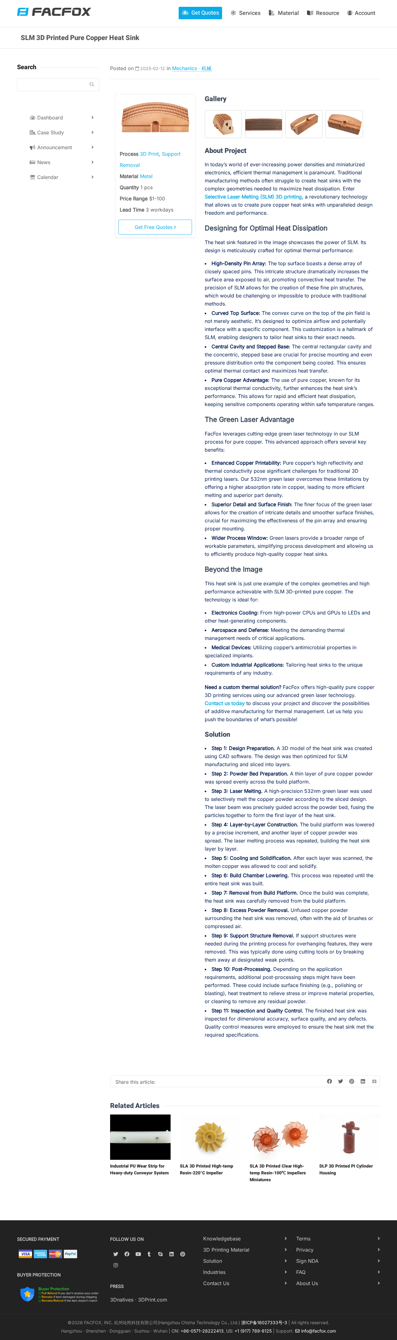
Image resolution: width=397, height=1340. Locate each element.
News (43, 162)
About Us (307, 1283)
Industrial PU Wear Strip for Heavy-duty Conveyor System (139, 1169)
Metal (146, 176)
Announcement (54, 147)
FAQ (301, 1272)
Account (365, 13)
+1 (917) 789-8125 (253, 1330)
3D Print (149, 154)
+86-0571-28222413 (202, 1330)
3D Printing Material (226, 1250)
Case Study (50, 132)
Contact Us (216, 1283)
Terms (303, 1238)
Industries (214, 1272)
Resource (327, 13)
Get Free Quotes (154, 227)
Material (288, 13)
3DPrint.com (152, 1300)
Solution (212, 1261)
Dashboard (49, 117)
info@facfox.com (318, 1330)
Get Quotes (205, 13)
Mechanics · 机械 (192, 68)
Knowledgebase (222, 1238)
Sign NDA (307, 1261)
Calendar (47, 177)
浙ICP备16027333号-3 (264, 1322)
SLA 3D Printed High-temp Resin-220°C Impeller (206, 1169)
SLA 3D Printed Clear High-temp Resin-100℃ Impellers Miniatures (278, 1173)
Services (250, 13)
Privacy (305, 1250)
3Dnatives (121, 1300)
